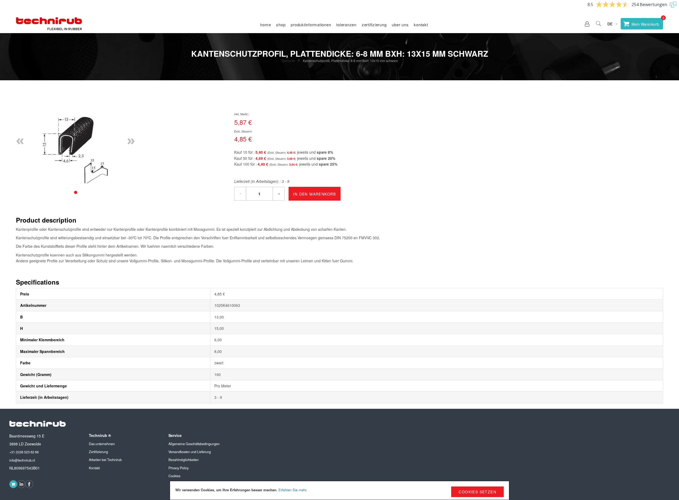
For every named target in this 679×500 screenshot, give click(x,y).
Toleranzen (346, 24)
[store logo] (49, 23)
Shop (280, 24)
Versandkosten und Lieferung (189, 451)
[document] (339, 490)
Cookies (174, 476)
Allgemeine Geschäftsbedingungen (194, 443)
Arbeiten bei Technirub (105, 459)
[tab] (75, 192)
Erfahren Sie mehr (292, 489)
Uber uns (400, 24)
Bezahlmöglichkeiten (183, 459)
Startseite (288, 60)
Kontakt (421, 24)
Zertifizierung (374, 24)
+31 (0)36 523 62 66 (24, 452)
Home (265, 24)
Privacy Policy (178, 468)
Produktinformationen (311, 24)
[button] (587, 24)
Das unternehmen (102, 443)
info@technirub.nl (22, 460)
